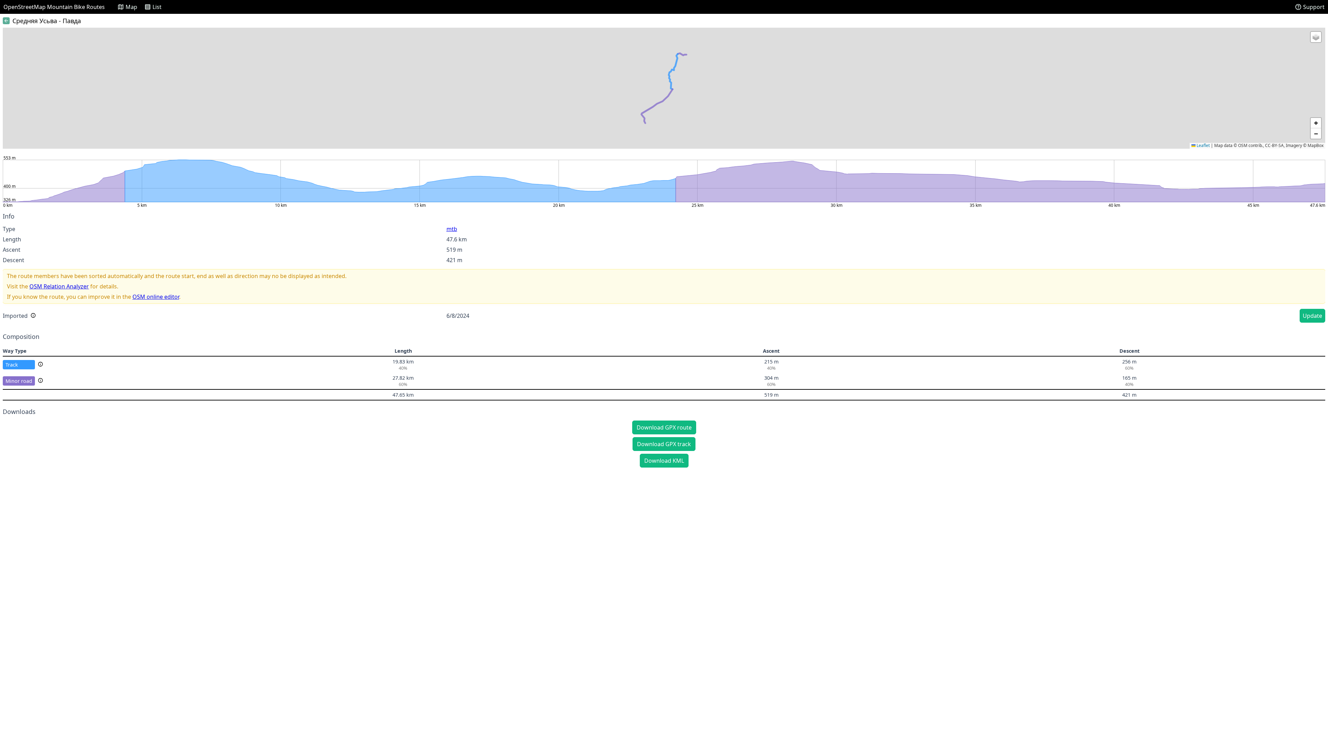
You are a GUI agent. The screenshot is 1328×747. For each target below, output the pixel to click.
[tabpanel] (664, 268)
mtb (451, 229)
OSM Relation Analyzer (59, 286)
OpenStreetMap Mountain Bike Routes (54, 7)
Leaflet (1203, 145)
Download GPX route (664, 427)
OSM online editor (155, 297)
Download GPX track (664, 444)
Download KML (664, 460)
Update (1312, 316)
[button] (1316, 37)
